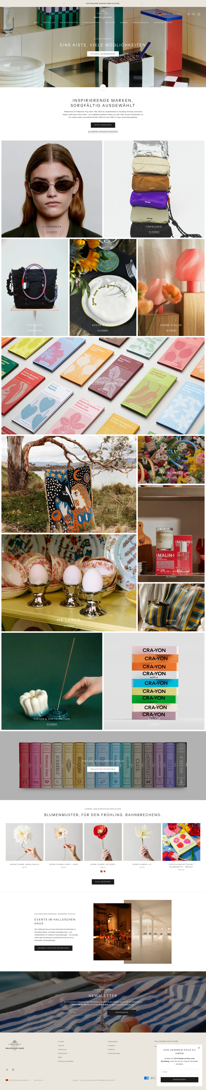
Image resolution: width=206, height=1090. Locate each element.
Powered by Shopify (106, 1080)
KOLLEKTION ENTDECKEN (103, 769)
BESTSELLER (49, 22)
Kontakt (61, 1041)
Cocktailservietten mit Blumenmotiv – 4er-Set (181, 865)
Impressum (62, 1049)
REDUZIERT (110, 22)
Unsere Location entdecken (53, 948)
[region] (103, 47)
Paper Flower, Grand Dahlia (24, 864)
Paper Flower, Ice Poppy (103, 864)
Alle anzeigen (103, 882)
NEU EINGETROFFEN (69, 22)
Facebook (111, 1049)
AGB (60, 1057)
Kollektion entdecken (35, 330)
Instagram (111, 1045)
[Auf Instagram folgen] (13, 1069)
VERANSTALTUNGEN (163, 22)
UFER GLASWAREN (91, 22)
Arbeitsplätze (113, 1041)
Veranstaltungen (114, 1053)
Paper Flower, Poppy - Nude (63, 864)
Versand (61, 1045)
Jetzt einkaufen (103, 54)
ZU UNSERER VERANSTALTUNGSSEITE (103, 131)
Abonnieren (179, 1080)
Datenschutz (62, 1053)
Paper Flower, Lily (142, 864)
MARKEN (124, 22)
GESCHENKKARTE (141, 22)
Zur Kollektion (52, 232)
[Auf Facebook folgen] (7, 1069)
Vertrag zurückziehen (65, 1061)
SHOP (36, 22)
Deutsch (177, 14)
